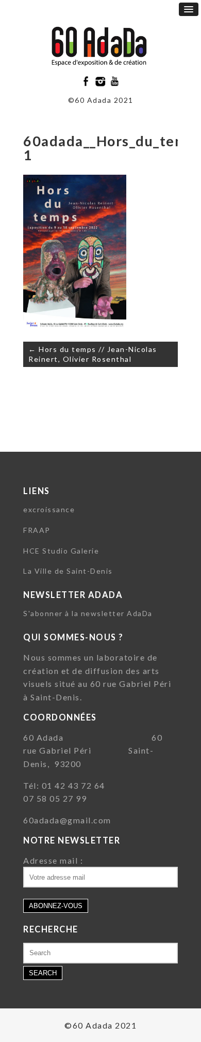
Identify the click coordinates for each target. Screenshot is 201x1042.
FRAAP (37, 530)
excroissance (49, 509)
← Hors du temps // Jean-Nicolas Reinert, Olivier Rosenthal (92, 354)
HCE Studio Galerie (61, 550)
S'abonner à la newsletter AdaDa (88, 613)
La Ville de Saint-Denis (68, 570)
